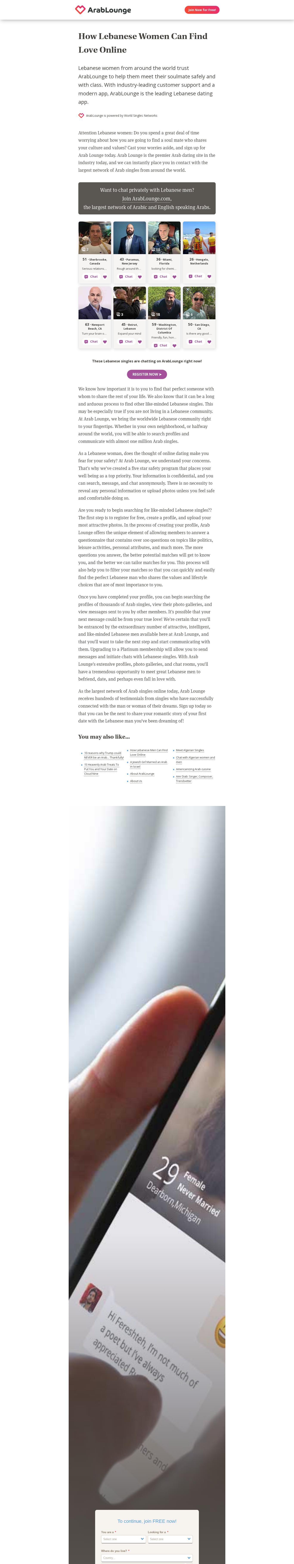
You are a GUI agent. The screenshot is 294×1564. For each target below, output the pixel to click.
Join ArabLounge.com (146, 198)
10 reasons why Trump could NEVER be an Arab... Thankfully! (104, 755)
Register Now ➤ (147, 374)
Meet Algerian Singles (190, 750)
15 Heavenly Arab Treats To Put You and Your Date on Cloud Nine (101, 769)
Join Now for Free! (202, 10)
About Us (136, 781)
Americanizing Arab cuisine (193, 769)
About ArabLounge (142, 774)
